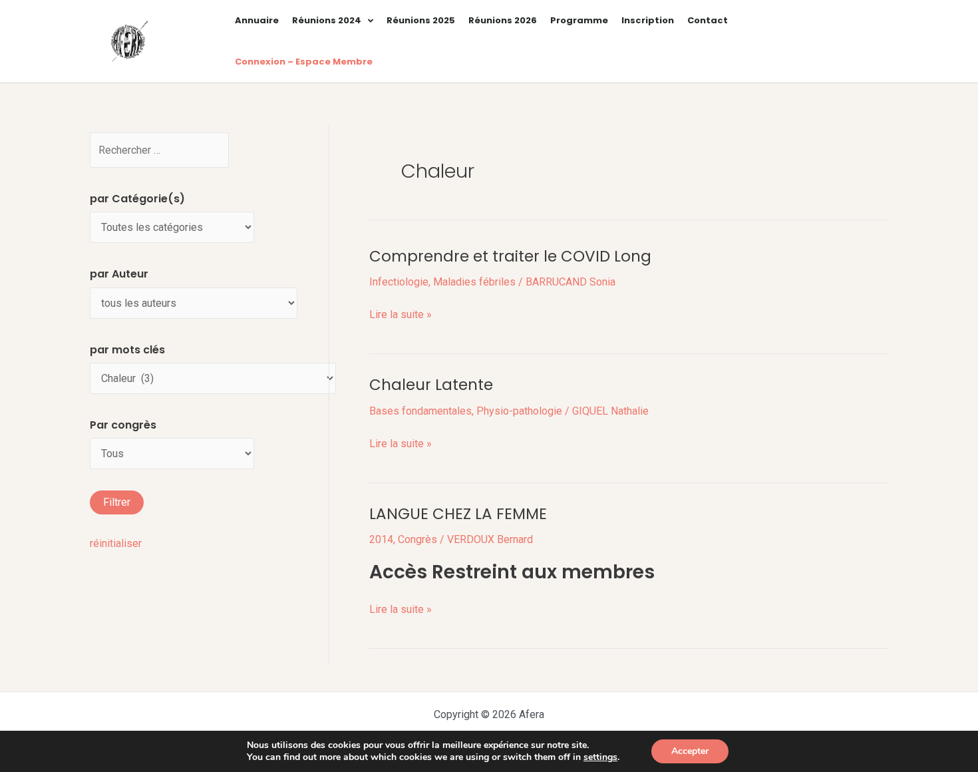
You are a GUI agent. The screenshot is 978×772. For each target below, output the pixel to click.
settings (600, 757)
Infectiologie (398, 282)
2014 (381, 539)
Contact (707, 20)
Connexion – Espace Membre (304, 61)
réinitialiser (116, 543)
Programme (579, 20)
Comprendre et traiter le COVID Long (510, 256)
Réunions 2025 (421, 20)
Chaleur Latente (431, 384)
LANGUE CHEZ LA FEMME (458, 513)
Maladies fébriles (474, 282)
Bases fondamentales (420, 411)
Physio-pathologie (519, 411)
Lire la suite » (400, 314)
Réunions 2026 (502, 20)
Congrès (417, 539)
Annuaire (257, 20)
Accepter (690, 751)
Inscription (647, 20)
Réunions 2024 (326, 20)
